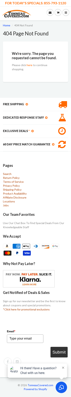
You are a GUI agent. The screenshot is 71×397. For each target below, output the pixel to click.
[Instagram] (17, 362)
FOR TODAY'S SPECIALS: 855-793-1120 (35, 3)
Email (11, 331)
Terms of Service (13, 181)
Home (6, 25)
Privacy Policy (11, 185)
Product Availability (15, 193)
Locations (9, 201)
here (29, 65)
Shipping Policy (12, 189)
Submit (59, 352)
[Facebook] (8, 362)
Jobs (6, 205)
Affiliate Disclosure (14, 197)
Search (7, 173)
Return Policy (11, 177)
